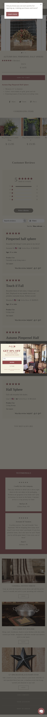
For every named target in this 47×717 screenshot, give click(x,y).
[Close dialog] (45, 345)
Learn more (12, 14)
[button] (41, 711)
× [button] (41, 4)
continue (12, 362)
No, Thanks (12, 366)
